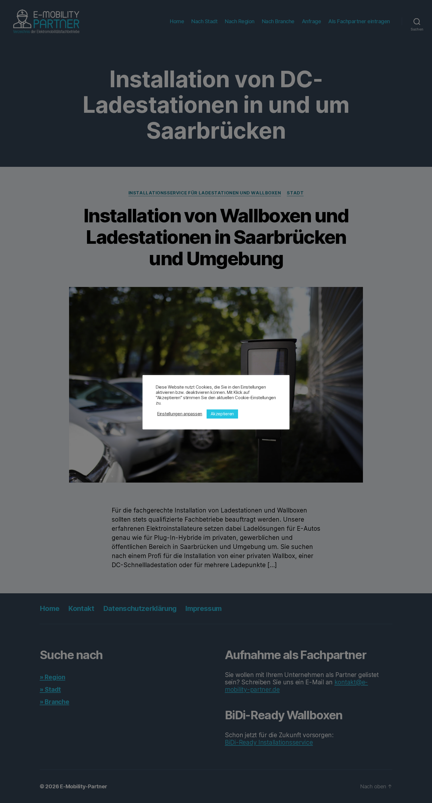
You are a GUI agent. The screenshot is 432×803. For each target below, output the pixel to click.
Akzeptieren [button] (222, 413)
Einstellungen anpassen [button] (179, 413)
